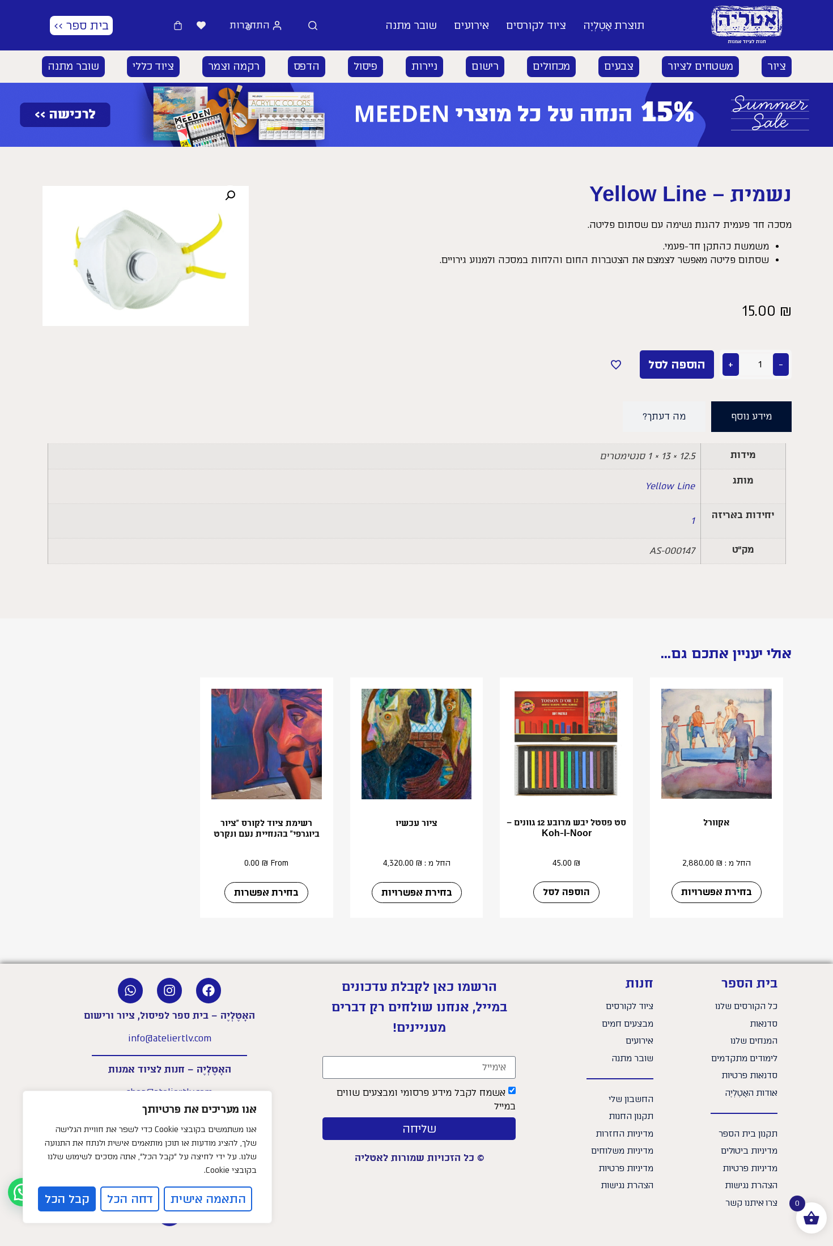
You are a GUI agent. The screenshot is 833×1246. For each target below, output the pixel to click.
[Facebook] (208, 990)
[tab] (751, 416)
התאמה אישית (208, 1199)
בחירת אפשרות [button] (266, 892)
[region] (147, 1157)
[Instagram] (169, 990)
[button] (777, 66)
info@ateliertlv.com (169, 1038)
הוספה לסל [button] (566, 892)
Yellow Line (670, 486)
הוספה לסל (677, 364)
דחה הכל (130, 1199)
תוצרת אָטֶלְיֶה (613, 25)
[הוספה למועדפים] (616, 364)
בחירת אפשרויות (716, 892)
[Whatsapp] (130, 990)
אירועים (471, 25)
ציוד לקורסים (536, 25)
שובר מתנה (411, 25)
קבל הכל (67, 1199)
